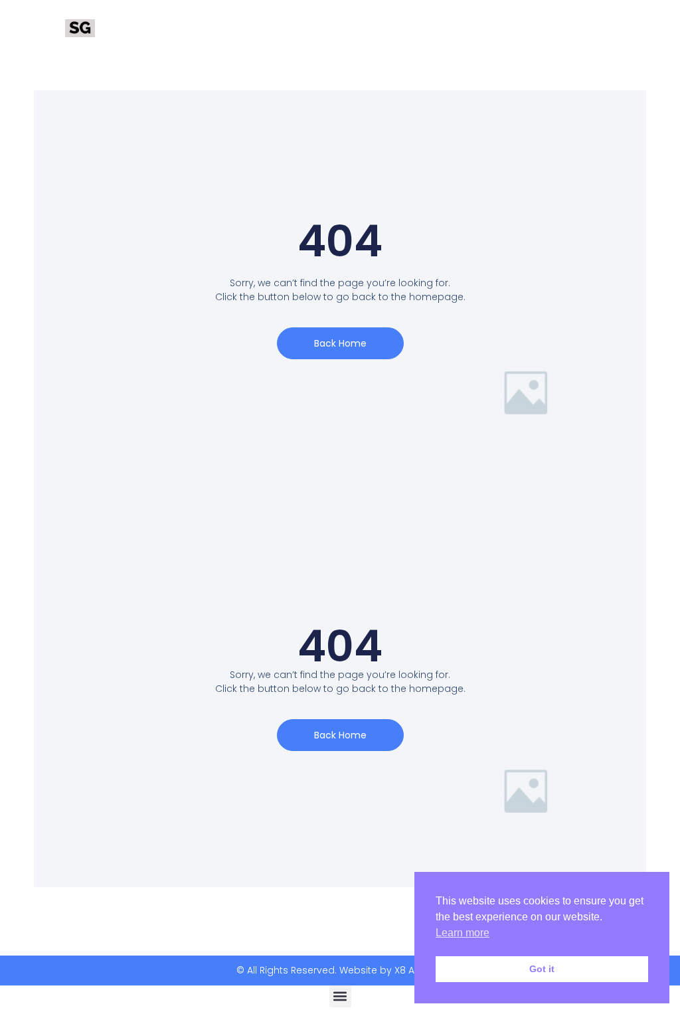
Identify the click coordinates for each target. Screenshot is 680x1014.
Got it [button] (541, 969)
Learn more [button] (462, 932)
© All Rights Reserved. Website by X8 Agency (340, 970)
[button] (340, 996)
